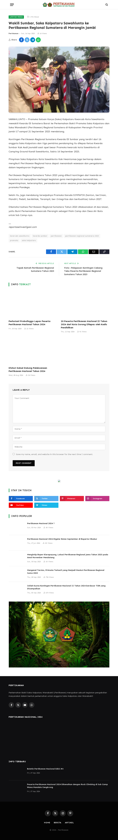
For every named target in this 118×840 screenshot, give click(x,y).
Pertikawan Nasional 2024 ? (41, 523)
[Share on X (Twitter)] (27, 39)
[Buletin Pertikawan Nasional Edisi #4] (16, 772)
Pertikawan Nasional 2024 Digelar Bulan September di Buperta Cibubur (62, 539)
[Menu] (12, 4)
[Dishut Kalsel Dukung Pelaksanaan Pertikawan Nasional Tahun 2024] (33, 350)
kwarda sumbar (40, 236)
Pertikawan (13, 33)
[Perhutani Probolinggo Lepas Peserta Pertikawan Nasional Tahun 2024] (33, 304)
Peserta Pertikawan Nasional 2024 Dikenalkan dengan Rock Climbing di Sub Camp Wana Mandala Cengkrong (67, 786)
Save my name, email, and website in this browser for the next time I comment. (54, 454)
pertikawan (56, 236)
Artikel (69, 823)
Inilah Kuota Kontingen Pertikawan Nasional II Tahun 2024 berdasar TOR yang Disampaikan (66, 587)
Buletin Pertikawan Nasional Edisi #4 (45, 769)
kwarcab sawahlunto (19, 236)
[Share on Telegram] (32, 39)
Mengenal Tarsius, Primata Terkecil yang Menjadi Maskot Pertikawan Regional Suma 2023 (65, 571)
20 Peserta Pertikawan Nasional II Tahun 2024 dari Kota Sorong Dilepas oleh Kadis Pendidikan (84, 324)
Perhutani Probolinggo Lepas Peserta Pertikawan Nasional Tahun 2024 (29, 323)
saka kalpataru (29, 240)
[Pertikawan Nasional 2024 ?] (17, 527)
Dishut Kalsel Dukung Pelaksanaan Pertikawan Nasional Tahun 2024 (28, 369)
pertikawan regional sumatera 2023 (82, 236)
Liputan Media (16, 17)
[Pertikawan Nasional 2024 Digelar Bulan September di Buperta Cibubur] (17, 542)
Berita (57, 823)
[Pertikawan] (59, 4)
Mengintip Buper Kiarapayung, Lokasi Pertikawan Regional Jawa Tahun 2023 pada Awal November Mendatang (67, 556)
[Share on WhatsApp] (38, 39)
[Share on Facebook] (21, 39)
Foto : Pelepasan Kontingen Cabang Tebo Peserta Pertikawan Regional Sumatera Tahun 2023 (83, 271)
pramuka (14, 240)
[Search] (106, 4)
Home (47, 823)
